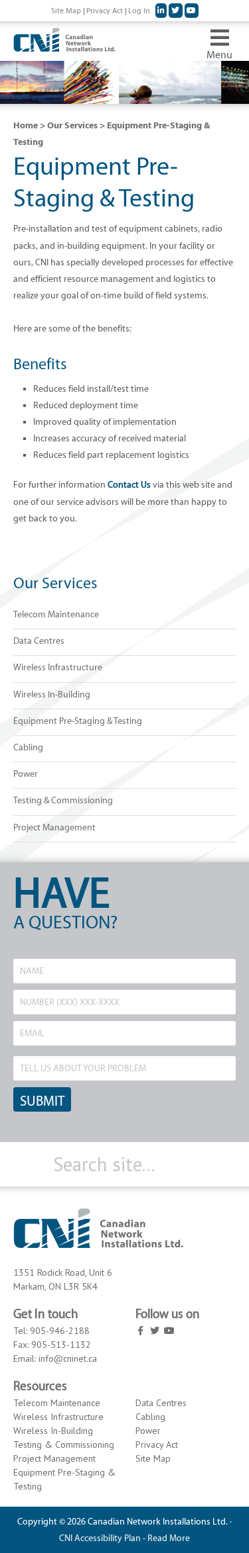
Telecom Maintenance (56, 614)
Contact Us (129, 484)
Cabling (28, 747)
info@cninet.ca (68, 1358)
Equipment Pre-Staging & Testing (77, 721)
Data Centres (38, 640)
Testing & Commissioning (63, 800)
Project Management (54, 827)
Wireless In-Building (51, 694)
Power (25, 773)
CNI (98, 44)
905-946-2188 (60, 1331)
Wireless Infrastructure (57, 667)
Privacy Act (156, 1444)
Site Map (153, 1458)
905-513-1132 (61, 1345)
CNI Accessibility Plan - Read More (124, 1538)
